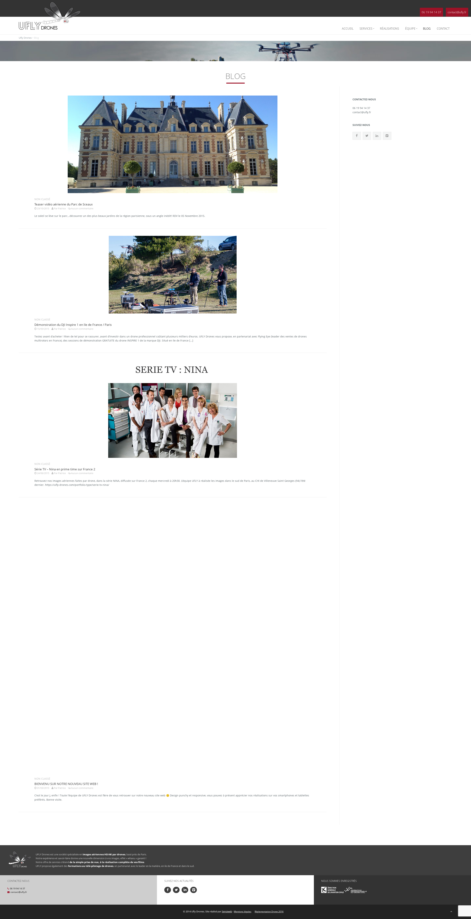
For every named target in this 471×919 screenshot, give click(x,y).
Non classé (42, 199)
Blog (427, 29)
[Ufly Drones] (38, 25)
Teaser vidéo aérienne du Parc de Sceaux (63, 204)
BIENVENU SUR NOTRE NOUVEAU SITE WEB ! (66, 784)
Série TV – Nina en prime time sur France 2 (64, 469)
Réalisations (389, 29)
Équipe (410, 29)
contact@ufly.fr (457, 12)
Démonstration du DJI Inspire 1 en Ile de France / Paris (73, 325)
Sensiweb (227, 911)
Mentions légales (242, 911)
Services (366, 29)
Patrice (62, 208)
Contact (443, 29)
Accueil (347, 29)
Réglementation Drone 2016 (269, 911)
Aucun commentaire (82, 208)
